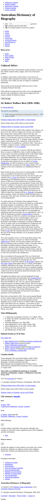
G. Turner (13, 177)
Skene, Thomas (10, 348)
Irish (6, 435)
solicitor (7, 479)
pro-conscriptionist (11, 475)
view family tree (6, 338)
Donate (7, 46)
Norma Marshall (8, 107)
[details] (17, 396)
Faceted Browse (10, 42)
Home (7, 31)
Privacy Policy (21, 496)
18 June (3, 405)
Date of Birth (9, 55)
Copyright (4, 496)
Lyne (7, 231)
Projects (7, 37)
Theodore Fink (35, 278)
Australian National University (11, 489)
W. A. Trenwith (29, 192)
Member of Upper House (13, 473)
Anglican (8, 454)
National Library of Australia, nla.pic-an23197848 (17, 126)
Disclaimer (12, 496)
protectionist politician (12, 477)
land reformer (9, 466)
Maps (6, 61)
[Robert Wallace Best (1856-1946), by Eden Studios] (18, 120)
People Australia (10, 4)
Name (7, 54)
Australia (27, 406)
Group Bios (8, 38)
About (7, 33)
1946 (9, 414)
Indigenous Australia (11, 6)
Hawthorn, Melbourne (8, 416)
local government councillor (14, 468)
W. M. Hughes (29, 261)
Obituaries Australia (11, 2)
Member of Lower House (13, 472)
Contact (7, 35)
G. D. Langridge (20, 147)
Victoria (20, 406)
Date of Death (9, 57)
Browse (7, 44)
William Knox (5, 241)
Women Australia (10, 8)
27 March (4, 414)
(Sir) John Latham (6, 263)
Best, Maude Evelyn (11, 341)
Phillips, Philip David (12, 343)
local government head (12, 470)
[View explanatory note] (2, 424)
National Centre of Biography (23, 487)
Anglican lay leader (11, 462)
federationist (9, 464)
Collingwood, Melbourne (9, 406)
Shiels (28, 165)
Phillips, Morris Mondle (12, 347)
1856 (8, 405)
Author (7, 59)
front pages (10, 378)
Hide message (6, 98)
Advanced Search (10, 40)
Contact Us (31, 496)
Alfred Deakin (27, 214)
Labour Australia (10, 10)
